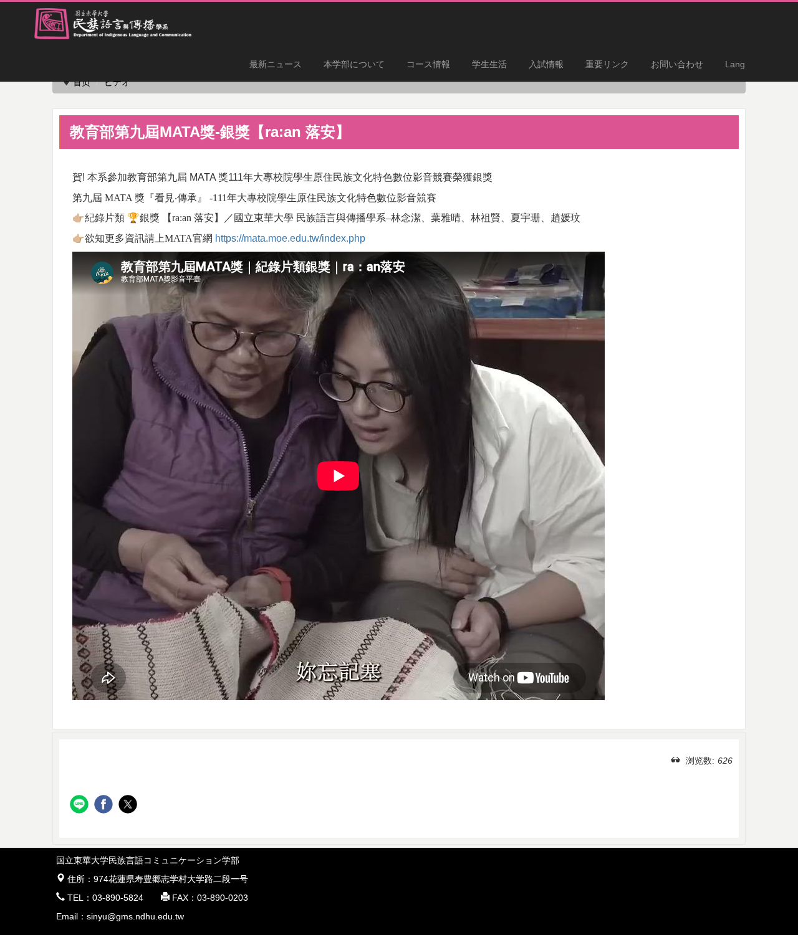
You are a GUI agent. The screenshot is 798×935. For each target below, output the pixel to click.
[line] (81, 806)
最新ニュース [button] (275, 64)
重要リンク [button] (607, 64)
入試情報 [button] (546, 64)
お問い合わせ (677, 64)
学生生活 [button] (489, 64)
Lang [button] (735, 64)
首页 (81, 82)
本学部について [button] (354, 64)
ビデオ (117, 82)
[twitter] (129, 806)
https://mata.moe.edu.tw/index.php (290, 238)
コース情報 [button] (428, 64)
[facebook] (105, 806)
